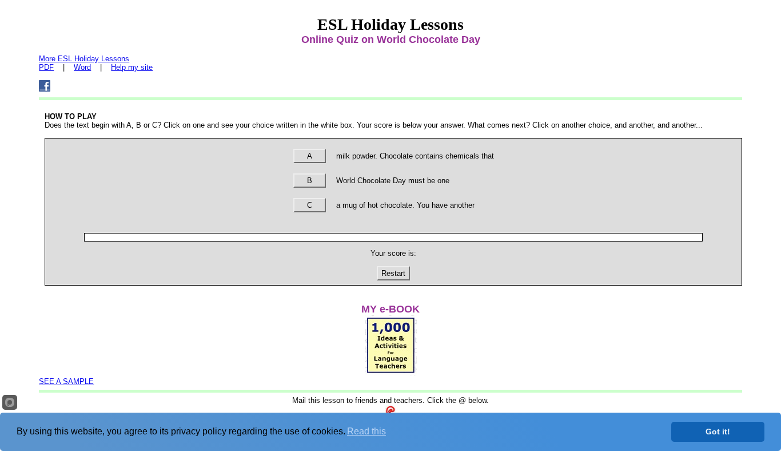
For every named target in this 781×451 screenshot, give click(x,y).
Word (82, 67)
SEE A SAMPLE (66, 381)
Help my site (132, 67)
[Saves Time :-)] (391, 373)
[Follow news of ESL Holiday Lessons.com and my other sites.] (44, 89)
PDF (46, 67)
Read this (366, 431)
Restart (393, 273)
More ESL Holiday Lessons (84, 58)
